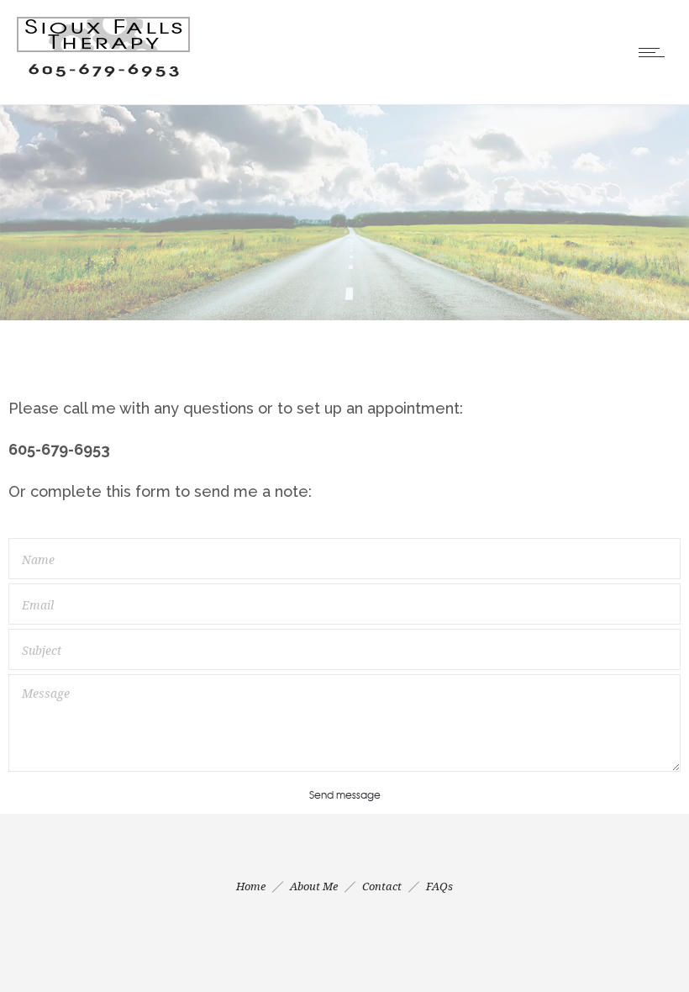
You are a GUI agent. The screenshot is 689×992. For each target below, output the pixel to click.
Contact (382, 886)
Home (251, 886)
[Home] (103, 82)
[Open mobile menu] (655, 52)
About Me (314, 886)
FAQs (439, 886)
